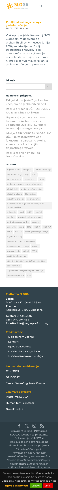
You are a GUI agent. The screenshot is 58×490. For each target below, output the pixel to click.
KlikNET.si (37, 438)
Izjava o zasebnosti (20, 346)
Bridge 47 (27, 169)
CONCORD (12, 371)
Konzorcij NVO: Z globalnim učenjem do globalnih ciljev (26, 206)
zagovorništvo (13, 266)
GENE (41, 179)
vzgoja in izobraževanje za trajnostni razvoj (26, 261)
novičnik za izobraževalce (29, 217)
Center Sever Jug (43, 169)
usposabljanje (13, 251)
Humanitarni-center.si (20, 402)
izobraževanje (33, 199)
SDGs (9, 231)
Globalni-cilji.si (15, 409)
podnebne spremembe (18, 222)
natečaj (38, 212)
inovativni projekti (15, 199)
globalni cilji (12, 189)
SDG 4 (37, 227)
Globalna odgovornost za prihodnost (24, 184)
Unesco (35, 246)
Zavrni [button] (48, 485)
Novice (24, 28)
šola (29, 275)
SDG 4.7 (47, 227)
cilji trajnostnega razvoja (18, 174)
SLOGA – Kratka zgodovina (24, 351)
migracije (11, 212)
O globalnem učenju (21, 336)
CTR (34, 174)
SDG (29, 227)
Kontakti (13, 341)
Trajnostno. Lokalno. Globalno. (21, 241)
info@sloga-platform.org (32, 323)
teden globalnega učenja (36, 231)
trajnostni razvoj (14, 236)
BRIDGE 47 (13, 377)
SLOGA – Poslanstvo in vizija (25, 356)
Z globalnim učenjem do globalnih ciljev (25, 271)
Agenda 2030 (13, 169)
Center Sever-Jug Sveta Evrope (25, 383)
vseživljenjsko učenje (16, 256)
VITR (34, 251)
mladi (21, 212)
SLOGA (18, 231)
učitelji (26, 251)
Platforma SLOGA (17, 396)
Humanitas (30, 194)
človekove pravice (15, 275)
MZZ (29, 212)
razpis (21, 227)
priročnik (11, 227)
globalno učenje (14, 194)
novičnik (11, 217)
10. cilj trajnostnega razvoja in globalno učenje (25, 24)
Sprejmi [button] (36, 485)
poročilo (36, 222)
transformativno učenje (18, 246)
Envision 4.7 (30, 179)
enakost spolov (14, 179)
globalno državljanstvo (31, 189)
